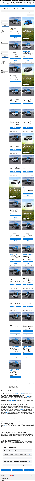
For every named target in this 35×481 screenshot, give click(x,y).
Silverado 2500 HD (11, 400)
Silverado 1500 (28, 396)
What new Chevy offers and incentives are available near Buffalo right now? (16, 461)
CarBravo (16, 2)
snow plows (22, 429)
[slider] (1, 26)
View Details (15, 37)
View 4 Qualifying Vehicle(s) (25, 218)
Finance (11, 3)
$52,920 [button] (26, 256)
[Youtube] (10, 475)
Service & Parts (24, 2)
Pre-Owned (18, 2)
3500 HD (16, 400)
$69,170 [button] (26, 233)
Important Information (25, 153)
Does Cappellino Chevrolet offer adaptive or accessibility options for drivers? (16, 450)
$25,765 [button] (13, 323)
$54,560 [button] (26, 301)
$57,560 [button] (26, 348)
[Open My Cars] (31, 3)
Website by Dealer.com (3, 475)
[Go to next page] (33, 383)
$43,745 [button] (13, 279)
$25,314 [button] (26, 52)
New (13, 2)
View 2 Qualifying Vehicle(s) (13, 196)
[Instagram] (11, 475)
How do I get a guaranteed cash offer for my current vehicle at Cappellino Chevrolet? (17, 465)
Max (1, 22)
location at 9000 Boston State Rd (19, 393)
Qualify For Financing (17, 470)
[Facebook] (13, 475)
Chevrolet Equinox (21, 409)
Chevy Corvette (6, 425)
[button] (15, 30)
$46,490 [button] (13, 348)
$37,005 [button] (13, 52)
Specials (21, 2)
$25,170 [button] (26, 278)
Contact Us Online (6, 470)
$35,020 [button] (13, 97)
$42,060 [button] (13, 28)
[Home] (2, 3)
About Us (14, 3)
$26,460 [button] (13, 255)
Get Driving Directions (29, 470)
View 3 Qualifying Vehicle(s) (25, 152)
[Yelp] (12, 475)
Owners (16, 3)
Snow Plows (28, 2)
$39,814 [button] (26, 119)
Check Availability (15, 58)
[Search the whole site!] (33, 3)
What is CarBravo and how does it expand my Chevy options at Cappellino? (16, 454)
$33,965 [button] (26, 97)
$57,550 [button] (13, 233)
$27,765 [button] (13, 301)
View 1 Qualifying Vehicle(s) (25, 84)
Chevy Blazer (7, 412)
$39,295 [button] (13, 210)
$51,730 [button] (26, 188)
